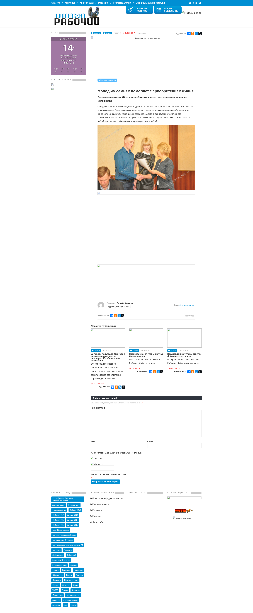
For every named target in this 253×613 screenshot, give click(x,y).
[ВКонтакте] (189, 33)
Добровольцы (57, 555)
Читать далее (97, 384)
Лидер (108, 33)
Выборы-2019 (58, 515)
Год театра (68, 550)
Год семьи (56, 550)
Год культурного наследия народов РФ (67, 545)
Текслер (65, 590)
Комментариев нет (108, 80)
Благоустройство (59, 510)
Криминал (66, 570)
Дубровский (71, 555)
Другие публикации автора (118, 307)
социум (73, 605)
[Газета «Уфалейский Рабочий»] (77, 25)
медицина (56, 605)
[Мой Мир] (196, 33)
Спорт (75, 585)
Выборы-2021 (58, 520)
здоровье (56, 600)
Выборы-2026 (72, 525)
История (73, 565)
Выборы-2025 (58, 525)
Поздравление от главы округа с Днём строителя (146, 355)
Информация (87, 2)
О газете (55, 2)
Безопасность (73, 505)
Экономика (76, 590)
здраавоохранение (70, 600)
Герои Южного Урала (60, 530)
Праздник (79, 575)
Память (69, 575)
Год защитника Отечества (62, 540)
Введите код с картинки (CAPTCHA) (108, 474)
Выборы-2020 (72, 515)
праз (65, 605)
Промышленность (71, 580)
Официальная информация (150, 2)
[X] (200, 33)
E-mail (150, 441)
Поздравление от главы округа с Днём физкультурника (184, 355)
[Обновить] (97, 464)
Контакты (70, 2)
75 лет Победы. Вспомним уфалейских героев (62, 499)
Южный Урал (57, 595)
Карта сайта (98, 522)
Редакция (103, 2)
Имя (93, 441)
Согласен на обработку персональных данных (118, 453)
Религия (55, 585)
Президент (56, 580)
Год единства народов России (64, 535)
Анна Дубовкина (127, 33)
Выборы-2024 (72, 520)
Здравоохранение (59, 565)
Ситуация (66, 585)
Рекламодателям (122, 2)
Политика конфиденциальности (107, 498)
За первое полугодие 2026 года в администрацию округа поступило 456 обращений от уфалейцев (108, 357)
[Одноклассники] (192, 33)
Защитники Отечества (61, 560)
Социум (97, 33)
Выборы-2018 (75, 510)
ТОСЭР (55, 590)
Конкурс (55, 570)
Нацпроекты (78, 570)
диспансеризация (73, 595)
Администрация (187, 305)
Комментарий (98, 408)
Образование (57, 575)
